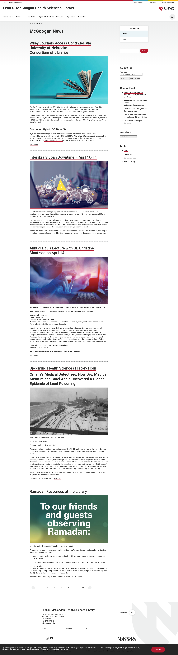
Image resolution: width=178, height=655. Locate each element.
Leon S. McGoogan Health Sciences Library (38, 8)
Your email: (124, 72)
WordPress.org (129, 162)
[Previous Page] (33, 587)
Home (125, 34)
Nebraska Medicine (15, 2)
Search (144, 51)
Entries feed (128, 154)
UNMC (5, 2)
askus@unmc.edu (48, 623)
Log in (126, 150)
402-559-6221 (47, 619)
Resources (7, 17)
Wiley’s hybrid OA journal (53, 140)
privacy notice (55, 650)
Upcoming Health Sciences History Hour (63, 368)
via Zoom (50, 320)
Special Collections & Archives (51, 17)
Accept (158, 649)
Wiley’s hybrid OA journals (83, 136)
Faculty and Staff (138, 2)
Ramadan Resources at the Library (58, 491)
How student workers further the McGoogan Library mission (135, 116)
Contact (81, 17)
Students (153, 2)
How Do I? (30, 17)
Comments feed (130, 158)
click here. (57, 479)
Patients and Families (167, 2)
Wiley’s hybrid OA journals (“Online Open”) (46, 118)
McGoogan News (39, 23)
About (125, 39)
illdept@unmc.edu (62, 233)
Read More (34, 144)
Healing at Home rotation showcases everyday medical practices (135, 94)
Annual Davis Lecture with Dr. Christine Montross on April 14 (62, 250)
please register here (60, 345)
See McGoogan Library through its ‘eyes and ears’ (135, 110)
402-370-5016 (47, 621)
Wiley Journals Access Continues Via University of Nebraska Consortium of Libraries (60, 48)
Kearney (69, 628)
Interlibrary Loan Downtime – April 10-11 (63, 157)
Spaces (70, 17)
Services (19, 17)
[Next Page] (90, 587)
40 (83, 588)
